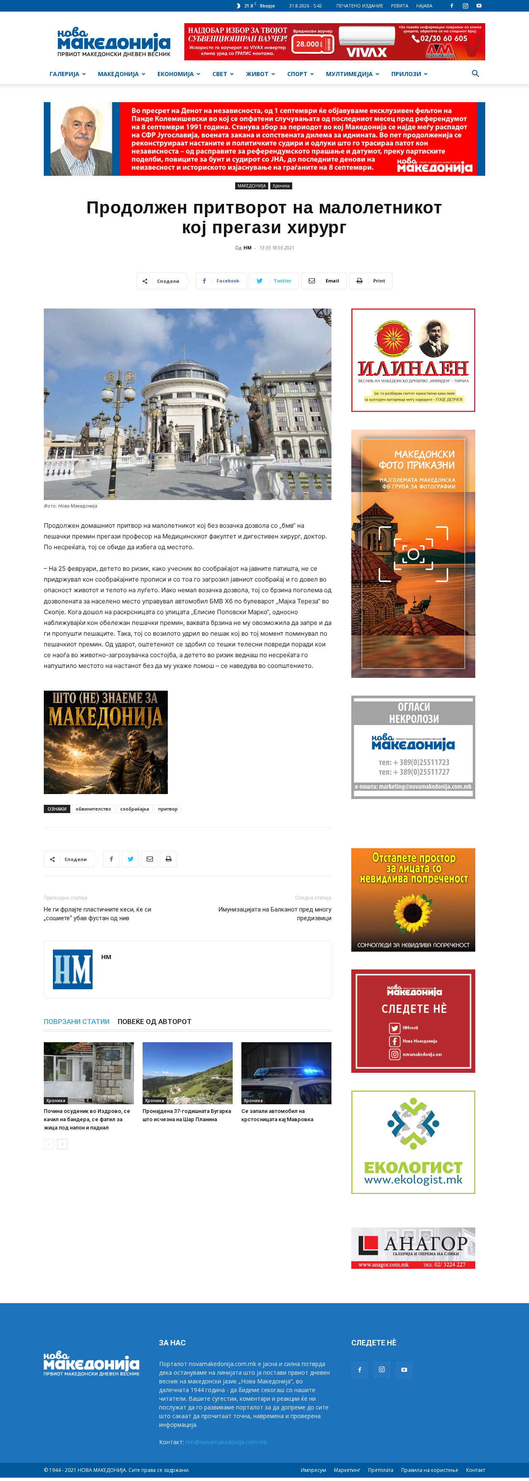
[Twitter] (130, 859)
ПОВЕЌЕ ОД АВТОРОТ (155, 1021)
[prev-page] (49, 1144)
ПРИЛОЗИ (406, 74)
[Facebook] (452, 6)
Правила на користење (429, 1470)
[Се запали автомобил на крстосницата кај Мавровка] (286, 1073)
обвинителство (93, 809)
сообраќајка (134, 809)
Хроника (281, 186)
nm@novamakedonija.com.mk (226, 1442)
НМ (247, 247)
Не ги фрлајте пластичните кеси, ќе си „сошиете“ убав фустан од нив (97, 914)
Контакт (475, 1470)
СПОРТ (297, 74)
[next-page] (62, 1144)
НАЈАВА (424, 5)
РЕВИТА (399, 5)
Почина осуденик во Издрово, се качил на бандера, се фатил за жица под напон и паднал (87, 1119)
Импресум (313, 1470)
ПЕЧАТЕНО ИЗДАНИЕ (359, 5)
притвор (168, 809)
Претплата (380, 1470)
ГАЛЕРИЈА (64, 74)
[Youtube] (479, 6)
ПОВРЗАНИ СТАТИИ (77, 1021)
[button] (475, 75)
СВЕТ (219, 74)
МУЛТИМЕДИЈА (349, 74)
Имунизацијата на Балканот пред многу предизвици (274, 914)
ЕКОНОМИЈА (175, 74)
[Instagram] (465, 6)
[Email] (149, 859)
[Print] (168, 859)
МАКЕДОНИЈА (118, 74)
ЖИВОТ (257, 74)
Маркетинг (347, 1470)
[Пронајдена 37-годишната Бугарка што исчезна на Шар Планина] (188, 1073)
